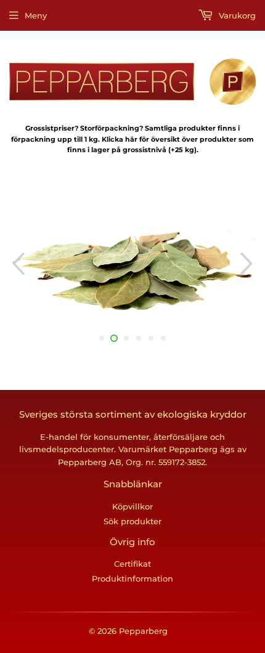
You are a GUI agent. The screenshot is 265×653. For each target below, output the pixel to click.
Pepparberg (143, 631)
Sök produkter (132, 521)
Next (248, 263)
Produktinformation (132, 578)
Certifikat (132, 564)
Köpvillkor (132, 506)
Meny (36, 15)
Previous (17, 263)
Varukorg (236, 15)
